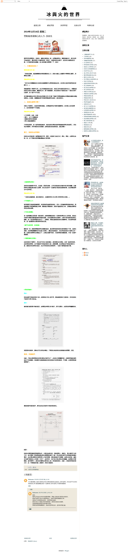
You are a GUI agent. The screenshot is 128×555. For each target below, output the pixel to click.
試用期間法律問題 (89, 110)
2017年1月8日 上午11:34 (45, 492)
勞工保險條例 (87, 85)
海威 (87, 255)
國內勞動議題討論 (89, 75)
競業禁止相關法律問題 (90, 131)
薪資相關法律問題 (89, 118)
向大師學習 (87, 62)
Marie (87, 252)
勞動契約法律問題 (89, 93)
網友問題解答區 (88, 114)
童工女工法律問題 (89, 106)
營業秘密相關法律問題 (90, 116)
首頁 (50, 538)
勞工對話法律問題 (89, 87)
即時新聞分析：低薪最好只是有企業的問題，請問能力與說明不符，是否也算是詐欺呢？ (97, 184)
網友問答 (50, 25)
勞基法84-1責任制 (89, 100)
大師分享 (77, 25)
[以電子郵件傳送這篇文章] (29, 467)
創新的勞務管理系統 (89, 83)
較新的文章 (27, 538)
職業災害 (86, 127)
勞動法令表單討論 (89, 91)
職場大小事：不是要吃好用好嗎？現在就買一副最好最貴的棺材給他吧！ (97, 225)
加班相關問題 (87, 58)
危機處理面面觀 (88, 60)
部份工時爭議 (87, 81)
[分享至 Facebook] (34, 467)
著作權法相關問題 (89, 108)
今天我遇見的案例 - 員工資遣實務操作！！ (97, 141)
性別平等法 (87, 71)
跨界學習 (64, 25)
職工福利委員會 (88, 120)
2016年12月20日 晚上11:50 (41, 479)
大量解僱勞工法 (88, 54)
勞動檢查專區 (87, 98)
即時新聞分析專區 (89, 64)
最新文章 (37, 25)
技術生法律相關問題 (33, 469)
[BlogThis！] (30, 467)
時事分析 (90, 25)
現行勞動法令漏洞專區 (90, 79)
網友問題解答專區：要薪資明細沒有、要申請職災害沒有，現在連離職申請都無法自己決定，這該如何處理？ (97, 162)
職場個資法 (87, 124)
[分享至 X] (32, 467)
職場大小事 (87, 122)
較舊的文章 (74, 538)
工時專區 (86, 56)
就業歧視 (86, 104)
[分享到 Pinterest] (35, 467)
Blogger (67, 550)
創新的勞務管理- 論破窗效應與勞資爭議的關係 (97, 204)
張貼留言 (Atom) (32, 541)
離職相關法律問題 (89, 129)
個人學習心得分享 (89, 73)
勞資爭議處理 (87, 102)
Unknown (31, 479)
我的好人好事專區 (89, 67)
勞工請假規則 (87, 89)
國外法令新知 (87, 77)
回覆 (29, 486)
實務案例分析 (87, 112)
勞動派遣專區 (87, 96)
